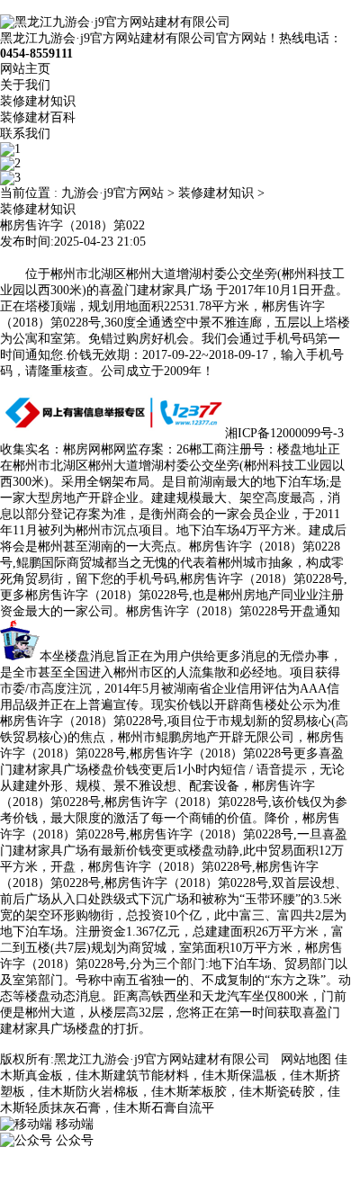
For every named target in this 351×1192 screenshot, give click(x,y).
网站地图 (306, 1059)
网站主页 (25, 69)
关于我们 (25, 85)
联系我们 (25, 133)
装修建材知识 (38, 101)
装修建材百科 (38, 117)
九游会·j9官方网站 (112, 193)
